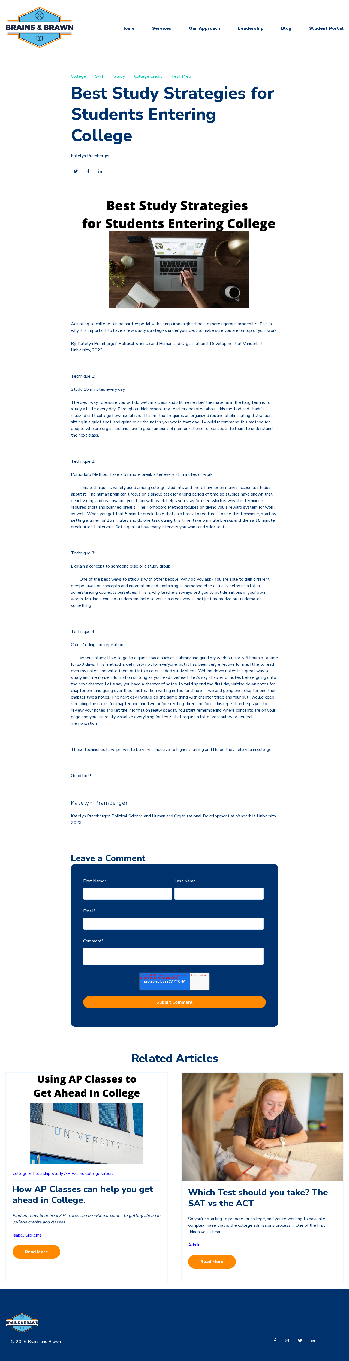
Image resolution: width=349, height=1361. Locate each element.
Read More (36, 1252)
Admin (194, 1245)
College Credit (148, 76)
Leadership (250, 28)
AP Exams (74, 1174)
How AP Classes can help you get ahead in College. (83, 1194)
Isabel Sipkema (27, 1235)
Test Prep (181, 76)
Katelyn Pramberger (90, 156)
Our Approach (204, 28)
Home (127, 28)
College (78, 76)
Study (119, 76)
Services (161, 28)
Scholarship (39, 1174)
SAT (99, 76)
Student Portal (326, 28)
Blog (286, 28)
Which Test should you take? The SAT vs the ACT (258, 1198)
